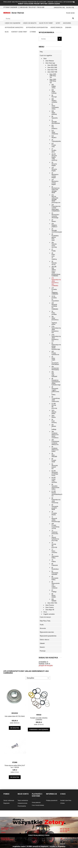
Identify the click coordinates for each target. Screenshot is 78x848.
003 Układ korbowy (54, 91)
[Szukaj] (73, 18)
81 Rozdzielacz (54, 568)
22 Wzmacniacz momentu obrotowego (54, 215)
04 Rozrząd (54, 96)
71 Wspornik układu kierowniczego (54, 519)
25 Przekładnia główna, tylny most (54, 237)
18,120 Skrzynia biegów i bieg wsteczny (54, 157)
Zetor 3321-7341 (52, 603)
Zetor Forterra (50, 607)
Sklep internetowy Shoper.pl (39, 839)
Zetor (45, 58)
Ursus (45, 612)
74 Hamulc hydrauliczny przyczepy (54, 538)
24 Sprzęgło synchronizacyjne (54, 230)
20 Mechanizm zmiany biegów (54, 175)
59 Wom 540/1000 (54, 455)
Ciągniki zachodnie (49, 614)
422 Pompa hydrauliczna (54, 353)
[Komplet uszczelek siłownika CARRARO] (39, 697)
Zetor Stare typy (50, 63)
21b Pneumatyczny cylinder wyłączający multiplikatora (54, 208)
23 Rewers (54, 220)
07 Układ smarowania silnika (54, 107)
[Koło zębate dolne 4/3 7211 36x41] (14, 696)
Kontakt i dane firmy (65, 800)
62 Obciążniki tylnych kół (54, 466)
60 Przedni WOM (54, 460)
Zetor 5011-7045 (52, 67)
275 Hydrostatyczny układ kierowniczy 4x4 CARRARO (54, 281)
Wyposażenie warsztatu (47, 632)
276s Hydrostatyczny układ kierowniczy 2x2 (54, 338)
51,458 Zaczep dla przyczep (54, 406)
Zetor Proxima (50, 605)
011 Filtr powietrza (54, 127)
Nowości (42, 647)
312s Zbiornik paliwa (54, 412)
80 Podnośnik (54, 564)
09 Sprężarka (54, 117)
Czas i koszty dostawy (38, 805)
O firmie (62, 803)
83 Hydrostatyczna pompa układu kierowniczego (54, 346)
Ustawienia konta (22, 803)
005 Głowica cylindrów (54, 100)
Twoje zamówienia (23, 800)
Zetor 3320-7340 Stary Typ (53, 75)
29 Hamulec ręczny (54, 263)
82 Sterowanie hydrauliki (54, 573)
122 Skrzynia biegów (54, 169)
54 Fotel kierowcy (54, 421)
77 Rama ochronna (54, 551)
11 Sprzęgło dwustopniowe (54, 121)
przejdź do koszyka (46, 665)
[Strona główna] (13, 12)
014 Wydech (54, 136)
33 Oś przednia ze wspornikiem (54, 298)
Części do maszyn (45, 617)
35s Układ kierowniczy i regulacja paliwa (54, 320)
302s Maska (54, 416)
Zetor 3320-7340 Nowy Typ (53, 81)
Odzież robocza (44, 639)
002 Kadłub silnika (54, 86)
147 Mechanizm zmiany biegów (54, 182)
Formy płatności (36, 802)
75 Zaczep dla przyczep (54, 545)
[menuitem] (12, 23)
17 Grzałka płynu (54, 150)
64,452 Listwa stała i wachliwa (54, 480)
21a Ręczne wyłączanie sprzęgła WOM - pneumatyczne (54, 198)
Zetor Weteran (50, 61)
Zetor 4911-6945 (52, 65)
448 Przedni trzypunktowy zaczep (54, 526)
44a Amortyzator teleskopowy (54, 368)
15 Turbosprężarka (54, 140)
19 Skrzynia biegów (54, 164)
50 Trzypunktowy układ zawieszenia (54, 399)
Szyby (42, 624)
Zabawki (42, 643)
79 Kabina (54, 560)
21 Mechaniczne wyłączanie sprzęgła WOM (54, 189)
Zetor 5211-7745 (52, 69)
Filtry (41, 51)
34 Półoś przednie (54, 313)
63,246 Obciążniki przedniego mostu (54, 473)
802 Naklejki (54, 599)
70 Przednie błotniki (54, 513)
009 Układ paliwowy (54, 112)
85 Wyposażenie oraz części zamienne (54, 585)
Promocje (42, 651)
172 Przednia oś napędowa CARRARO (54, 291)
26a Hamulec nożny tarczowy (54, 245)
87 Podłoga (54, 590)
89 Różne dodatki (54, 595)
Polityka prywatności (51, 800)
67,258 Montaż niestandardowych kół (54, 494)
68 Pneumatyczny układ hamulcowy (54, 500)
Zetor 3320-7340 (52, 72)
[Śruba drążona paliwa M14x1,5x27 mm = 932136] (14, 746)
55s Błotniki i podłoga (54, 427)
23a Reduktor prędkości (54, 225)
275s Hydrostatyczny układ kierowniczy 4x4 (54, 329)
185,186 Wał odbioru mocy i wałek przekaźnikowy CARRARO (54, 271)
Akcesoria (43, 628)
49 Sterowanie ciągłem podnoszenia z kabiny (54, 390)
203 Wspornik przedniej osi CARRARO (54, 306)
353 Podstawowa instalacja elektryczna (54, 442)
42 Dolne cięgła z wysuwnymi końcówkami (54, 360)
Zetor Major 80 (50, 609)
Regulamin (6, 803)
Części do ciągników (46, 55)
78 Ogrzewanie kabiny (54, 556)
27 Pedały (54, 250)
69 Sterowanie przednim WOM (54, 507)
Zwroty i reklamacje (8, 800)
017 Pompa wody (54, 145)
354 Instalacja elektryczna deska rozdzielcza (54, 434)
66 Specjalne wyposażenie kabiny (54, 487)
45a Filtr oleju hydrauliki (54, 374)
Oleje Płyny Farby (45, 621)
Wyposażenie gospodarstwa (48, 636)
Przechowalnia (22, 806)
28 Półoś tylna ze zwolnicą (54, 256)
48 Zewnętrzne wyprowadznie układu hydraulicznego (54, 382)
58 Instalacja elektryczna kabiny (54, 449)
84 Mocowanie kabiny (54, 578)
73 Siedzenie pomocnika (54, 532)
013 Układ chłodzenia (54, 132)
